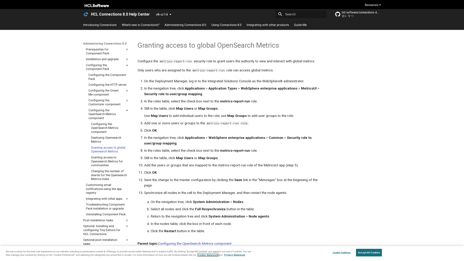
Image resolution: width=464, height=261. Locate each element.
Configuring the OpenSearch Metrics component (194, 243)
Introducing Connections (100, 25)
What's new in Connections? (140, 25)
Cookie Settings (342, 252)
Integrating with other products (267, 25)
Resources (372, 5)
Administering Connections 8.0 (185, 25)
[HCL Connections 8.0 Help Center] (86, 14)
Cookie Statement (208, 255)
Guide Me (300, 25)
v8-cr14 (162, 14)
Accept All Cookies (369, 252)
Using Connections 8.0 (226, 25)
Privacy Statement (234, 255)
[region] (232, 253)
